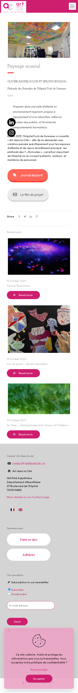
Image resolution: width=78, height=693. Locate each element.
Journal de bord (31, 175)
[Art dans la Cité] (13, 6)
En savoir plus (39, 669)
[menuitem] (20, 509)
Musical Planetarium (18, 286)
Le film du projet (31, 194)
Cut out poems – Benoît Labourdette (27, 364)
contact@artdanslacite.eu (28, 463)
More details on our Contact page (28, 497)
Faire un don (28, 539)
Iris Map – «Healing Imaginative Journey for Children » (38, 425)
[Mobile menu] (72, 6)
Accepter (39, 678)
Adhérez (28, 555)
